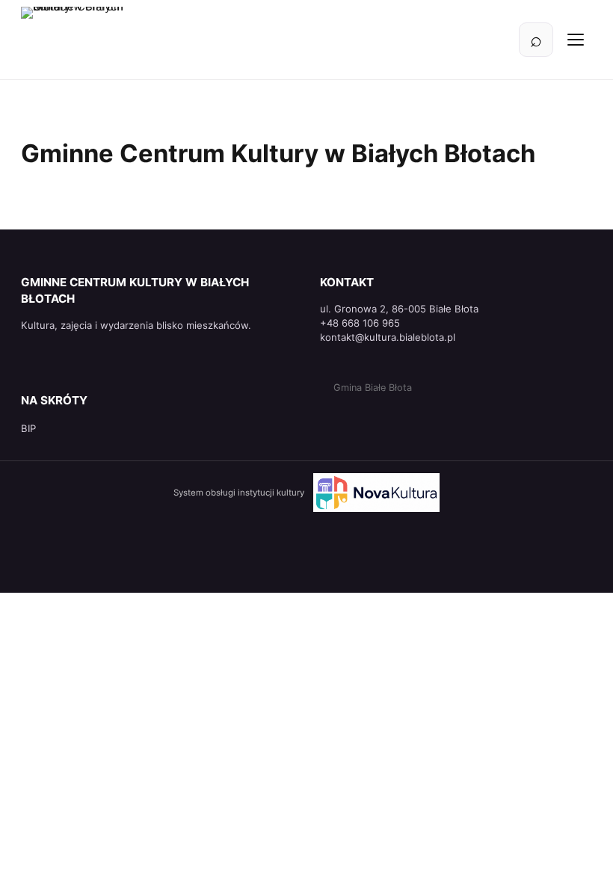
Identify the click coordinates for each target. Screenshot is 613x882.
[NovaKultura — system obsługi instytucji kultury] (376, 492)
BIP (28, 428)
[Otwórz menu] (575, 39)
